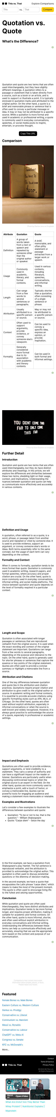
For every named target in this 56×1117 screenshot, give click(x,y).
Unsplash (50, 226)
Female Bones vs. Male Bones (17, 1000)
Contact (51, 1059)
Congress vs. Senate (12, 1039)
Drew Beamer (39, 447)
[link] (9, 1082)
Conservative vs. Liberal (14, 1015)
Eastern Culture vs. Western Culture (20, 1005)
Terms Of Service (47, 1062)
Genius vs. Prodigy (11, 1010)
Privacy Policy (48, 1065)
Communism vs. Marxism (15, 1020)
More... (5, 1049)
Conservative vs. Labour (14, 1029)
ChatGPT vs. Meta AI (13, 1034)
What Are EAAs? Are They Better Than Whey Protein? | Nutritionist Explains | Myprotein (18, 1082)
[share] (25, 1081)
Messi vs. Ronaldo (11, 1025)
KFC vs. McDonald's (12, 1044)
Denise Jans (39, 226)
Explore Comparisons (43, 3)
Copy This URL (28, 133)
